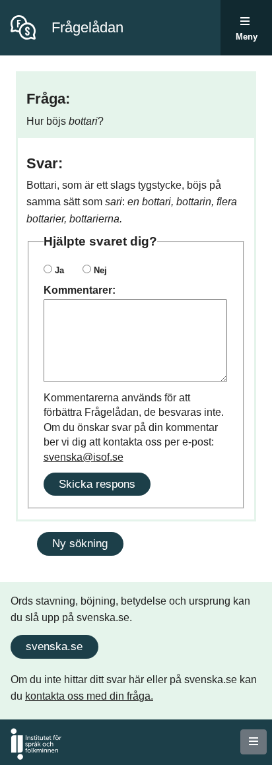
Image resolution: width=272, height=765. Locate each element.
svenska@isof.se (83, 457)
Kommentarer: (80, 290)
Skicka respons (97, 483)
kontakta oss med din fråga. (89, 696)
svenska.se (54, 646)
